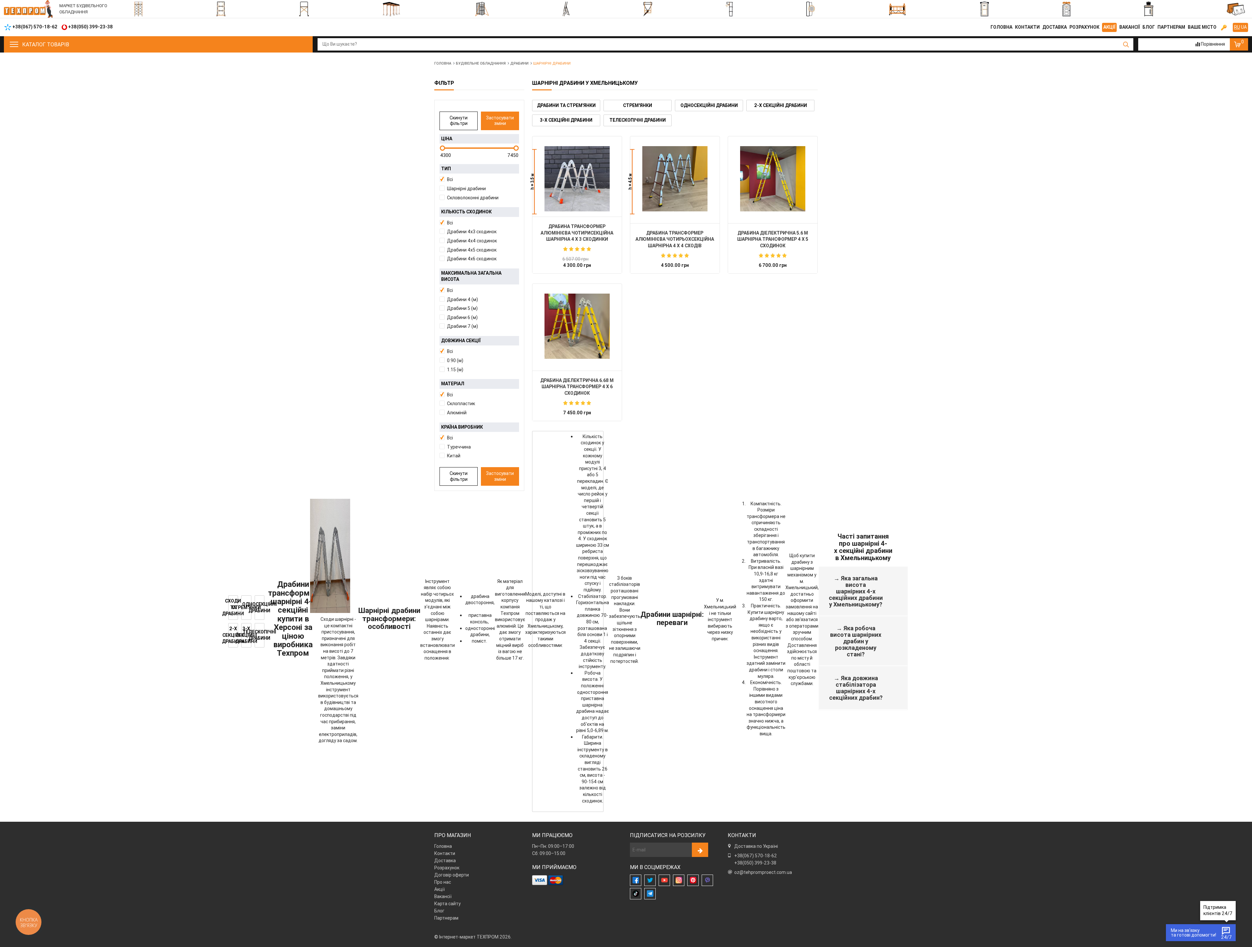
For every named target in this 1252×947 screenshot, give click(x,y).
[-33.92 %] (577, 178)
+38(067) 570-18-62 (755, 856)
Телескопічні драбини (637, 120)
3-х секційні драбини (566, 120)
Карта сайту (447, 904)
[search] (1126, 44)
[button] (479, 179)
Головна (1001, 27)
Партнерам (1171, 27)
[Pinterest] (693, 880)
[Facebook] (635, 880)
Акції (1109, 27)
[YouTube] (664, 880)
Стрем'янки (637, 105)
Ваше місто (1202, 27)
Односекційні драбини (709, 105)
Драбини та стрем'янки (566, 105)
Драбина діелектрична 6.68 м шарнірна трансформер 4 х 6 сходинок (577, 386)
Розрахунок (1084, 27)
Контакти (1027, 27)
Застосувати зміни (500, 121)
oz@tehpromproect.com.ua (763, 872)
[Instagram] (678, 880)
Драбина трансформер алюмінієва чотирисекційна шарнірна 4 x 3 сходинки (577, 232)
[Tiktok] (635, 893)
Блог (1148, 27)
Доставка (1054, 27)
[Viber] (707, 880)
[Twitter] (650, 880)
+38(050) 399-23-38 (755, 863)
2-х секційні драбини (780, 105)
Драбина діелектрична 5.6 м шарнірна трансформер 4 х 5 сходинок (772, 239)
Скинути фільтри (459, 121)
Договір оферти (451, 875)
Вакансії (1129, 27)
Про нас (442, 882)
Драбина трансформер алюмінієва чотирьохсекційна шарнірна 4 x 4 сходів (674, 239)
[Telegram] (650, 893)
